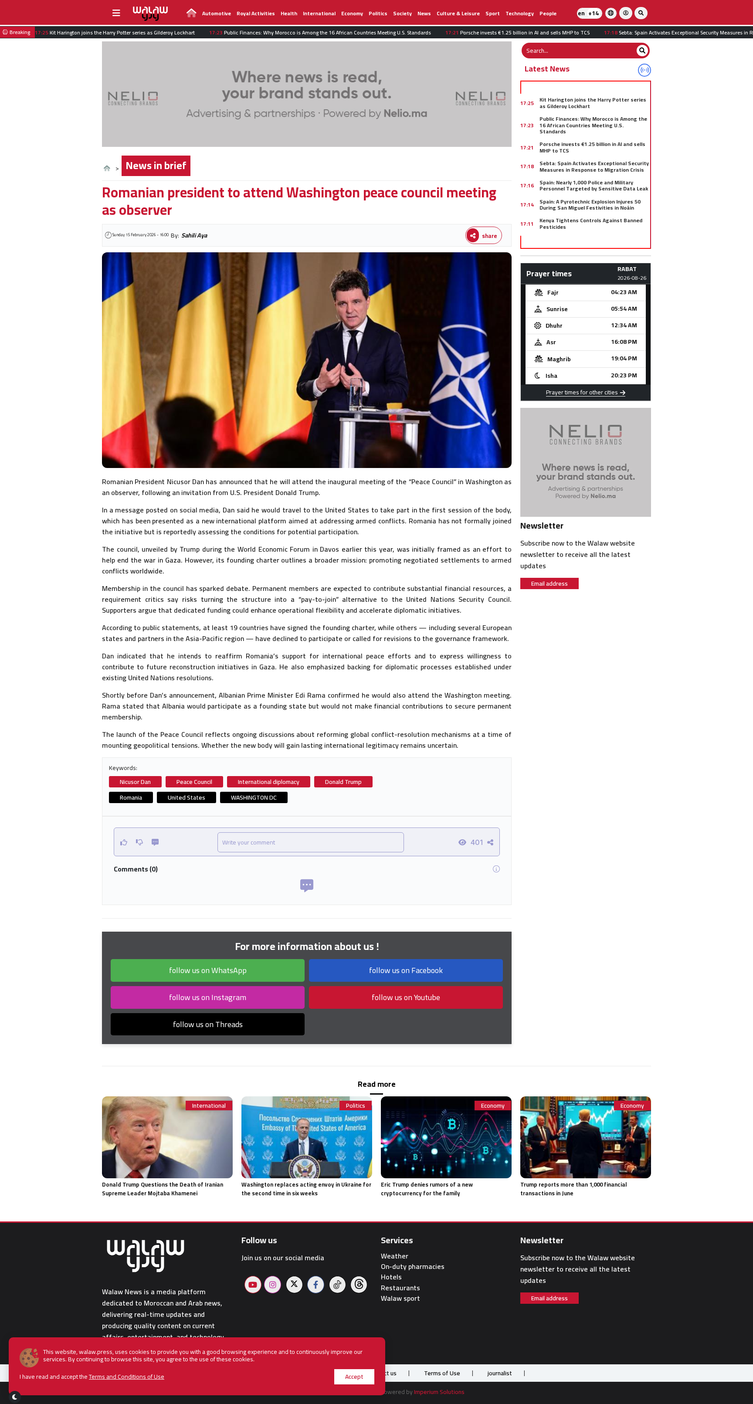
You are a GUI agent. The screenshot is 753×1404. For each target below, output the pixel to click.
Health (289, 13)
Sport (492, 13)
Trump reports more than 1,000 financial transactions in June (573, 1188)
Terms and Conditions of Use (126, 1376)
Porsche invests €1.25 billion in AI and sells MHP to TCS (592, 147)
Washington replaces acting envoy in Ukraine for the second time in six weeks (306, 1188)
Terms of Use (442, 1373)
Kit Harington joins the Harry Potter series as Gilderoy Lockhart (592, 103)
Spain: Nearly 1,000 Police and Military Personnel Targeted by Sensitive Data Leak (593, 185)
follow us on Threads (208, 1024)
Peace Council (194, 781)
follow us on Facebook (406, 970)
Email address (549, 583)
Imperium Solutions (439, 1391)
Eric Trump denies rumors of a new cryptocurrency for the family (427, 1188)
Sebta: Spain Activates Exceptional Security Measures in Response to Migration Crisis (594, 166)
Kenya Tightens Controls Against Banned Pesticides (590, 223)
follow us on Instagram (207, 997)
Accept (354, 1376)
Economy (352, 13)
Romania (131, 797)
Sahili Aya (194, 235)
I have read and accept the (92, 1376)
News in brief (156, 165)
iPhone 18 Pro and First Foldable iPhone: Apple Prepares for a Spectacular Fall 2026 (592, 242)
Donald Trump (343, 781)
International (319, 13)
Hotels (391, 1277)
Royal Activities (256, 13)
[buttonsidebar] (116, 13)
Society (402, 13)
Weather (394, 1256)
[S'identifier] (625, 13)
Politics (378, 13)
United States (186, 797)
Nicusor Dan (135, 781)
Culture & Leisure (458, 13)
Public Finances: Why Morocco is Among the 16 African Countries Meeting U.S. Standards (593, 125)
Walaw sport (400, 1298)
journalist (500, 1373)
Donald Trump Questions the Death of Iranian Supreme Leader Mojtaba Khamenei (162, 1188)
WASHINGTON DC (254, 797)
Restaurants (400, 1288)
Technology (519, 13)
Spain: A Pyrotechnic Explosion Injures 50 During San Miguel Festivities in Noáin (590, 205)
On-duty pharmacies (412, 1266)
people (547, 13)
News (424, 13)
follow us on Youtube (406, 997)
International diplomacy (268, 781)
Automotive (216, 13)
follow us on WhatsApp (208, 970)
